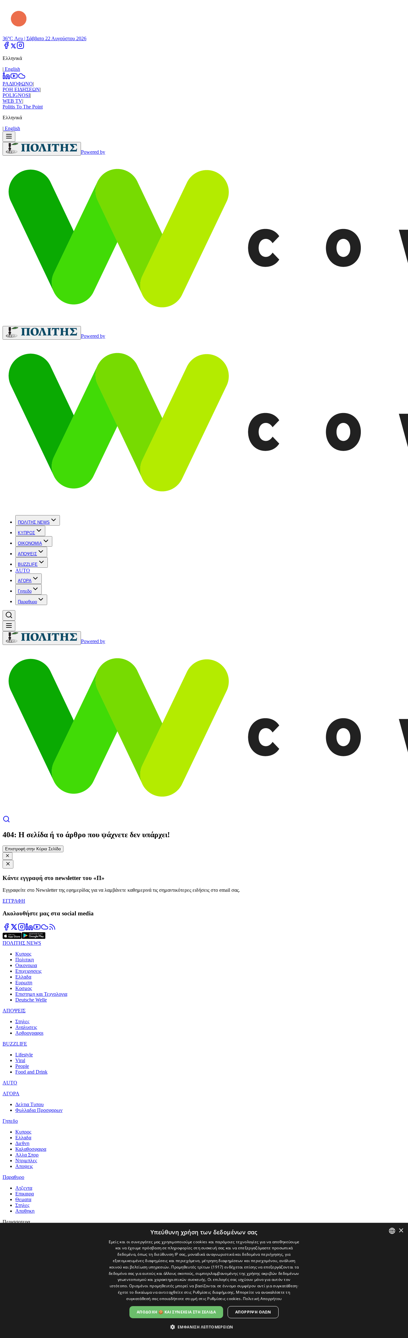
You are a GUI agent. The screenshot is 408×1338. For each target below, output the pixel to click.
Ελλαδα (23, 976)
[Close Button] (7, 856)
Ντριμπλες (26, 1160)
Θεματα (23, 1199)
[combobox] (392, 1231)
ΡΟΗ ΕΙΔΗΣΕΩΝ (21, 89)
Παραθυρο (27, 601)
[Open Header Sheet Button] (9, 136)
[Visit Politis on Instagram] (22, 929)
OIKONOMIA (30, 543)
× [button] (400, 1230)
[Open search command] (9, 615)
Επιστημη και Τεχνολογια (41, 994)
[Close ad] (8, 864)
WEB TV (12, 101)
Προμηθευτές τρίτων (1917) (197, 1267)
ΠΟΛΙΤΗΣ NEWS (34, 522)
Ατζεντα (23, 1188)
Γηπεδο (25, 591)
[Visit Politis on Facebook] (6, 929)
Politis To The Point (23, 106)
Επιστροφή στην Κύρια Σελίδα (33, 848)
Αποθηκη (24, 1211)
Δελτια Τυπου (29, 1104)
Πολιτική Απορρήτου (262, 1298)
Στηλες (22, 1021)
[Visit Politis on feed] (52, 929)
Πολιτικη (24, 959)
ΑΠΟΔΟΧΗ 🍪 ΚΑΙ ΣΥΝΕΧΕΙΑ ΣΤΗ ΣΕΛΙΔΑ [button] (176, 1312)
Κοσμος (23, 988)
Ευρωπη (23, 982)
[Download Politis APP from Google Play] (34, 937)
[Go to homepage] (42, 149)
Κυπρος (23, 954)
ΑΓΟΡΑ (25, 580)
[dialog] (204, 1280)
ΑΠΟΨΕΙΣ (27, 553)
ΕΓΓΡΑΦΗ (14, 901)
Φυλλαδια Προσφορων (38, 1110)
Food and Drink (31, 1072)
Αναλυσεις (26, 1027)
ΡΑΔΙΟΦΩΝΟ (18, 83)
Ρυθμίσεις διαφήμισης (213, 1292)
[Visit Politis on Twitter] (14, 929)
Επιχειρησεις (28, 971)
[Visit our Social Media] (6, 47)
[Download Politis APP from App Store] (12, 937)
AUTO (22, 570)
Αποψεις (24, 1166)
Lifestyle (24, 1054)
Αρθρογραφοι (29, 1033)
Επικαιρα (24, 1193)
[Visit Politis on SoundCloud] (44, 929)
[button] (204, 1326)
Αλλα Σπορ (27, 1154)
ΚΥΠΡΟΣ (26, 532)
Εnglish (12, 69)
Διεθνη (22, 1143)
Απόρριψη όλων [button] (253, 1312)
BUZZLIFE (28, 564)
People (22, 1066)
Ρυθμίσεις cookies (224, 1298)
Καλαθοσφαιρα (30, 1149)
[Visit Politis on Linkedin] (29, 929)
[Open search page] (6, 821)
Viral (20, 1060)
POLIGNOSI (16, 95)
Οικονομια (26, 965)
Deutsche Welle (31, 999)
